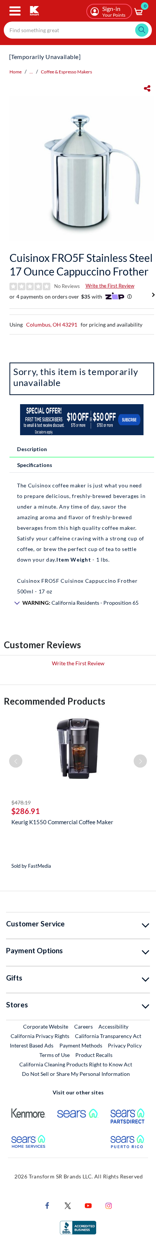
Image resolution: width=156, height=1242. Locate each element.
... (31, 72)
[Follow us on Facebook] (47, 1205)
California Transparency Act (108, 1036)
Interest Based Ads (31, 1045)
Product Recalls (94, 1054)
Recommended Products (54, 701)
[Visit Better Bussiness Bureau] (78, 1227)
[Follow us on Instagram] (108, 1205)
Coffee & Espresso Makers (66, 72)
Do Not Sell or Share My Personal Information (76, 1074)
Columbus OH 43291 (51, 324)
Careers (84, 1026)
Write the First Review (110, 286)
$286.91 (25, 811)
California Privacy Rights (40, 1036)
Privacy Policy (125, 1045)
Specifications (34, 465)
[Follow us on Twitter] (67, 1205)
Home (15, 72)
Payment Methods (80, 1045)
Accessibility (113, 1026)
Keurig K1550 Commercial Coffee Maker (62, 822)
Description (32, 449)
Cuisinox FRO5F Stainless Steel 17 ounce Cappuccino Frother (81, 264)
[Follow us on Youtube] (88, 1205)
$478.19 (21, 802)
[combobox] (78, 30)
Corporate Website (46, 1026)
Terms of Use (54, 1055)
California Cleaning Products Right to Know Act (75, 1064)
